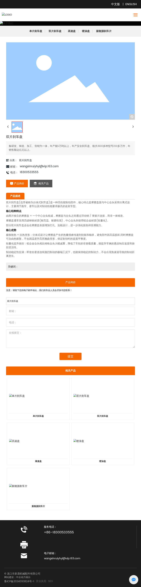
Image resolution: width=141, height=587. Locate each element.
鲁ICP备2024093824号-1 (19, 581)
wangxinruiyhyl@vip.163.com (39, 166)
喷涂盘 (86, 31)
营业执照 (41, 581)
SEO (50, 581)
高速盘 (72, 31)
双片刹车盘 (55, 31)
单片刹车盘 (35, 31)
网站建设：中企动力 (15, 577)
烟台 (28, 577)
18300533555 (29, 172)
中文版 (115, 4)
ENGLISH (131, 4)
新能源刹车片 (104, 31)
